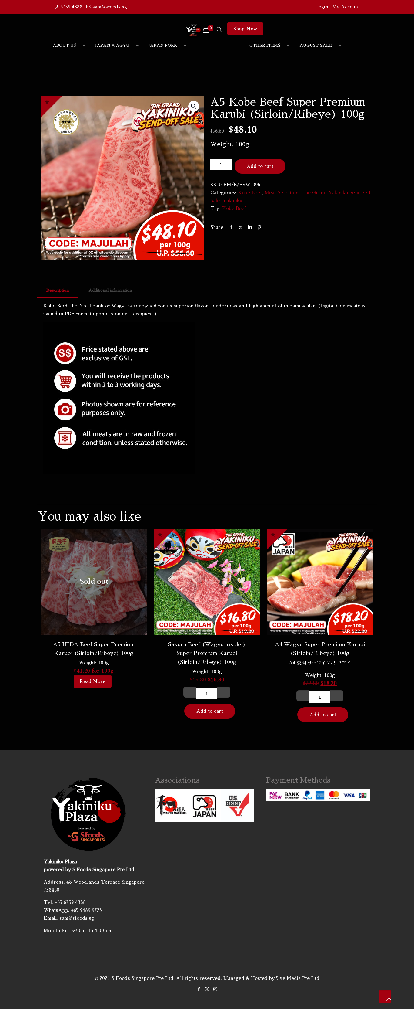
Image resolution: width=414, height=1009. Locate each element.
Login (321, 7)
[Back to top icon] (385, 996)
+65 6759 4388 (70, 902)
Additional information (110, 290)
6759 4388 (71, 7)
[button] (193, 106)
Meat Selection (282, 192)
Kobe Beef (250, 192)
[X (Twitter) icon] (207, 989)
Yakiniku (232, 200)
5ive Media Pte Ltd (297, 978)
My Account (346, 7)
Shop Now (245, 28)
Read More (92, 681)
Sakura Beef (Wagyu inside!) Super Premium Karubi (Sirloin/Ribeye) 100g (207, 653)
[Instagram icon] (215, 989)
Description (57, 290)
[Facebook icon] (199, 989)
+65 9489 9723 (86, 910)
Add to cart (260, 166)
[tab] (57, 290)
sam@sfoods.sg (109, 7)
